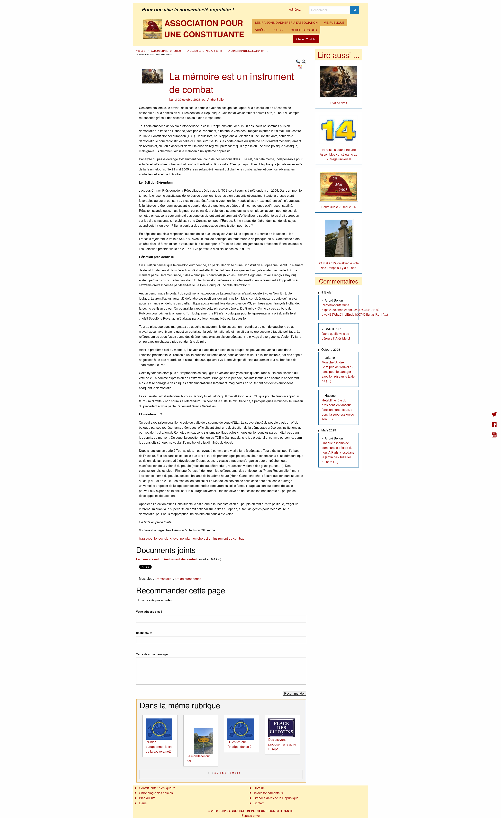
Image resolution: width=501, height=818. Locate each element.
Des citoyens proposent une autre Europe (282, 744)
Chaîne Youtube (306, 39)
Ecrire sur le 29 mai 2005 (338, 207)
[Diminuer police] (303, 61)
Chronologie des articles (156, 793)
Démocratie (163, 578)
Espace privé (250, 815)
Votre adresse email (149, 611)
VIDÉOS (260, 30)
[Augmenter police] (298, 61)
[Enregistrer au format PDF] (300, 66)
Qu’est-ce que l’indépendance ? (239, 744)
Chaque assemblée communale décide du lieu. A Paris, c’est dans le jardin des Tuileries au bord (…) (338, 452)
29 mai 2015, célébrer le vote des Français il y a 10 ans (339, 265)
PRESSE (279, 30)
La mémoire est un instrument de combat (166, 559)
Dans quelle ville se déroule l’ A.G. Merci (336, 336)
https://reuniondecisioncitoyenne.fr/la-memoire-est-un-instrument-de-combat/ (191, 538)
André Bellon (216, 99)
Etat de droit (338, 103)
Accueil (141, 50)
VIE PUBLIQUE (334, 22)
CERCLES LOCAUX (304, 30)
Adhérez (295, 9)
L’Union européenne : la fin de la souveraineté (159, 747)
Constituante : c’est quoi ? (157, 788)
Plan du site (147, 798)
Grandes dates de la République (275, 798)
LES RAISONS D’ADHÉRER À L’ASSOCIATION (286, 22)
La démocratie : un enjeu (166, 50)
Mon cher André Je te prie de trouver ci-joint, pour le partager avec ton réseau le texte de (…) (338, 371)
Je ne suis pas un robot (156, 600)
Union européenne (188, 578)
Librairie (259, 788)
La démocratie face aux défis (204, 50)
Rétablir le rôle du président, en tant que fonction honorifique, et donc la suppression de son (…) (338, 409)
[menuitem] (286, 22)
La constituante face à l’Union (246, 50)
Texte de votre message (152, 654)
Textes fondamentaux (268, 793)
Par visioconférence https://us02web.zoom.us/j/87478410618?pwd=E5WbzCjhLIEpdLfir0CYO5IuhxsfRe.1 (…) (355, 310)
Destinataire (144, 633)
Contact (258, 803)
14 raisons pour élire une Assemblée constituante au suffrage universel (338, 154)
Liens (143, 803)
